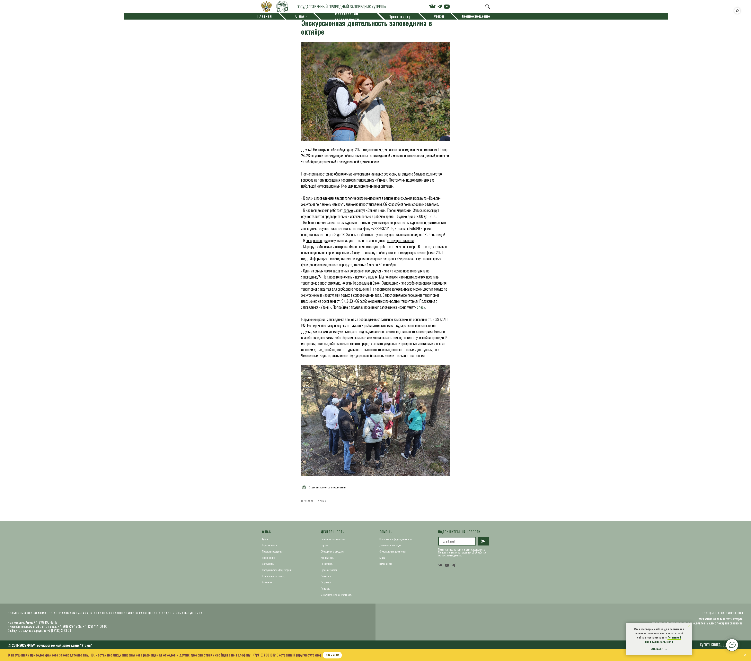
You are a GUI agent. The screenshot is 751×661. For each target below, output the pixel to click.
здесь (421, 307)
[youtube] (447, 565)
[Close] (745, 655)
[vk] (440, 565)
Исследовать (327, 557)
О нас (266, 531)
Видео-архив (385, 564)
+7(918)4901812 (264, 654)
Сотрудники (268, 564)
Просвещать (327, 564)
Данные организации (390, 545)
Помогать (325, 588)
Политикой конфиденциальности (663, 639)
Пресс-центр (268, 557)
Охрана (324, 545)
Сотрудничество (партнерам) (277, 570)
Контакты (267, 582)
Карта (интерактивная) (273, 576)
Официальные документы (392, 551)
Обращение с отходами (332, 551)
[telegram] (453, 565)
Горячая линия (269, 545)
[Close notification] (689, 626)
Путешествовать (329, 570)
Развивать (326, 576)
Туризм (265, 539)
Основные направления (333, 539)
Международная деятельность (336, 595)
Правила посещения (272, 551)
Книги (382, 557)
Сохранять (326, 582)
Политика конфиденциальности (395, 539)
